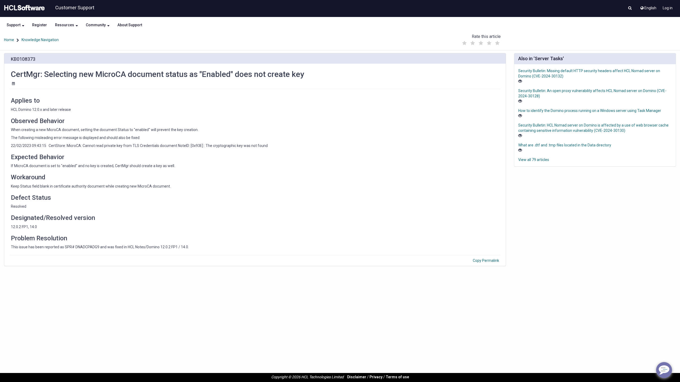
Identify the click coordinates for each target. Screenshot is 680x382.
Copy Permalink (486, 260)
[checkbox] (464, 43)
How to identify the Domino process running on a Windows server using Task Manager (589, 110)
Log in (668, 8)
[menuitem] (648, 6)
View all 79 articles (533, 160)
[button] (630, 8)
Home (9, 40)
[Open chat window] (664, 370)
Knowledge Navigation (40, 40)
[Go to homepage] (23, 8)
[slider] (481, 41)
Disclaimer (356, 377)
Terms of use (397, 377)
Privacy (375, 377)
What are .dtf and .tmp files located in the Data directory (564, 145)
